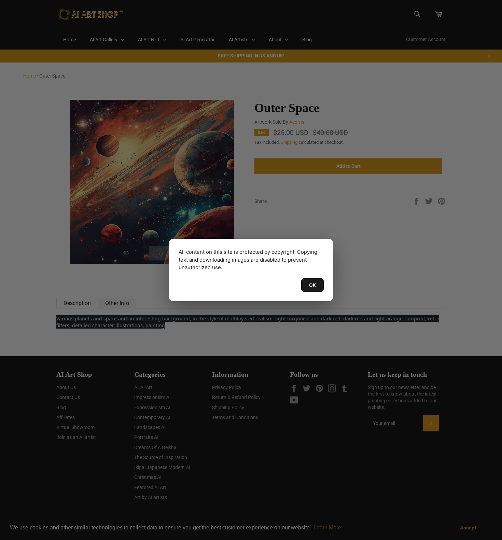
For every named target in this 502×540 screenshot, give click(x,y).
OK (312, 285)
